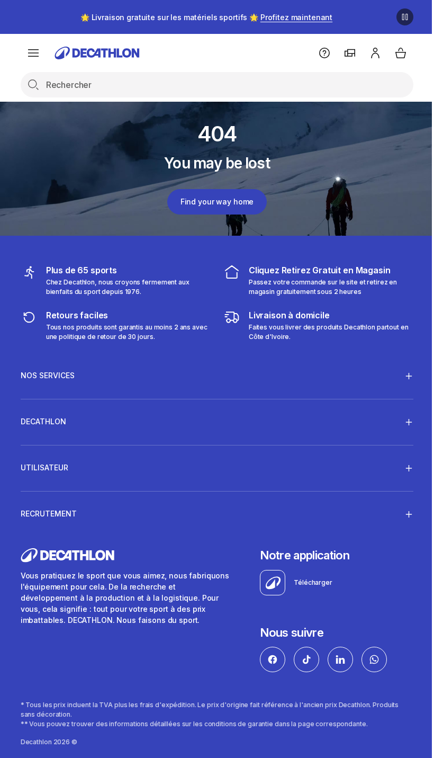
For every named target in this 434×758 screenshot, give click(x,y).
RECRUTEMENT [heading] (49, 513)
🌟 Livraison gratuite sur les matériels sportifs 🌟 (206, 17)
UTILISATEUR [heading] (44, 467)
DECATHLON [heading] (43, 421)
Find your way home (217, 201)
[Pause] (404, 16)
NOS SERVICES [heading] (48, 375)
